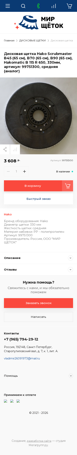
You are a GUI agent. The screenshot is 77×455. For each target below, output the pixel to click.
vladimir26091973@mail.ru (22, 358)
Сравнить (15, 149)
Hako (8, 214)
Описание (12, 258)
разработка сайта (39, 440)
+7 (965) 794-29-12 (21, 339)
